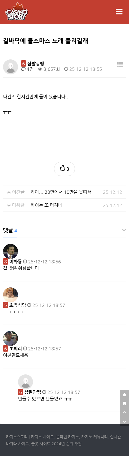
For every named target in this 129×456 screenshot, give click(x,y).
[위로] (124, 412)
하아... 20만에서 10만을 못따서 (61, 191)
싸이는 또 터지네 (46, 205)
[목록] (120, 64)
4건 (30, 68)
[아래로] (124, 421)
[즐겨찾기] (124, 394)
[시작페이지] (124, 403)
